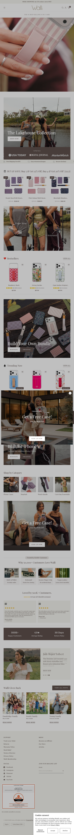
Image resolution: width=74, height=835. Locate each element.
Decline (65, 830)
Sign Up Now (37, 438)
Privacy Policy (55, 825)
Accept (53, 830)
